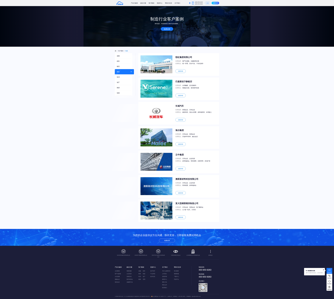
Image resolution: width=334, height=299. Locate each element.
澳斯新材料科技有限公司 (186, 178)
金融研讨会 (130, 282)
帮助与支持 (168, 3)
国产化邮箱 (118, 273)
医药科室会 (130, 279)
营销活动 (129, 276)
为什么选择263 (166, 271)
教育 (118, 66)
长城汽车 (179, 105)
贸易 (118, 93)
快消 (118, 77)
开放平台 (176, 279)
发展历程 (164, 276)
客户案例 (151, 3)
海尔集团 (179, 130)
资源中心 (159, 3)
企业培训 (129, 273)
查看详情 (180, 71)
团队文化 (164, 282)
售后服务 (176, 271)
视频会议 (117, 279)
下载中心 (176, 276)
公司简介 (164, 273)
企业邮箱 (117, 271)
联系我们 (164, 287)
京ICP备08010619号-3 (144, 296)
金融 (118, 56)
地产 (118, 82)
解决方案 (143, 3)
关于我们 (177, 3)
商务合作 (164, 285)
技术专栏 (152, 271)
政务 (118, 61)
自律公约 (170, 296)
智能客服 (176, 273)
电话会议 (117, 282)
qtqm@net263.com (196, 296)
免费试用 (215, 3)
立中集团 (179, 154)
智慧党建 (129, 271)
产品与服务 (134, 3)
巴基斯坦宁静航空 (183, 81)
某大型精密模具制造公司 (186, 203)
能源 (118, 88)
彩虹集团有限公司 (183, 57)
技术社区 (152, 276)
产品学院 (152, 273)
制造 (118, 72)
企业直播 (117, 276)
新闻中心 (164, 279)
